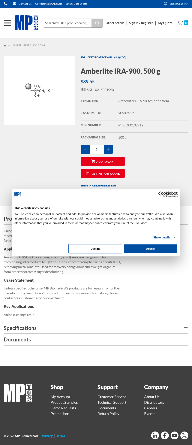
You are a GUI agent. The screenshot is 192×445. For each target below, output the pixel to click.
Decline (95, 248)
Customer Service (112, 396)
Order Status (115, 23)
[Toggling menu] (7, 23)
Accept (150, 248)
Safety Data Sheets (76, 3)
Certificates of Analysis (48, 3)
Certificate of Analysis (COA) (107, 57)
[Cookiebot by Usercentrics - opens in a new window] (161, 194)
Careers (150, 408)
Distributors (154, 402)
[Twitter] (184, 435)
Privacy (47, 436)
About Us (152, 396)
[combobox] (73, 23)
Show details (161, 237)
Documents (17, 339)
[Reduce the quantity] (85, 149)
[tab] (96, 328)
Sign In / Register (141, 23)
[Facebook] (165, 435)
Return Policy (108, 413)
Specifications (20, 328)
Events (149, 413)
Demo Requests (63, 408)
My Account (60, 396)
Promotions (60, 413)
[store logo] (29, 23)
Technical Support (112, 402)
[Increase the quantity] (108, 149)
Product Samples (64, 402)
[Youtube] (174, 435)
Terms (60, 436)
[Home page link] (18, 400)
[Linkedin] (155, 435)
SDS (83, 57)
